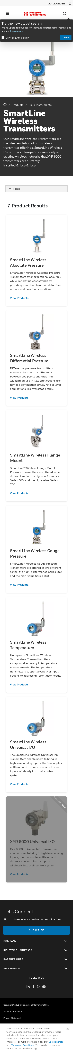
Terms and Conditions (22, 1045)
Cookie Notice (56, 1041)
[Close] (67, 1029)
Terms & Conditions (12, 1011)
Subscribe (36, 930)
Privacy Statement (12, 1018)
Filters (16, 188)
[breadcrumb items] (5, 105)
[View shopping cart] (69, 3)
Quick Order (56, 3)
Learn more (16, 31)
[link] (36, 298)
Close (65, 37)
